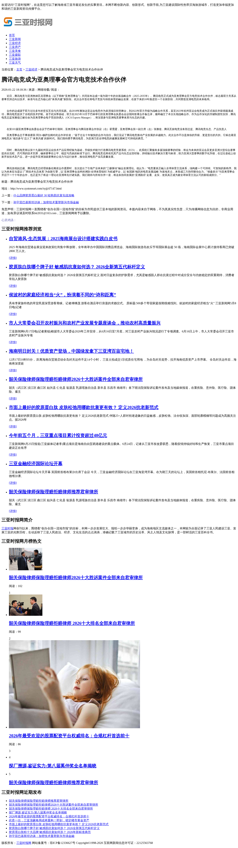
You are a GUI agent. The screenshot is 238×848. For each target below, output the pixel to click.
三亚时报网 (23, 842)
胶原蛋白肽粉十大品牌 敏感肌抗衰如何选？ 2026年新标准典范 (50, 832)
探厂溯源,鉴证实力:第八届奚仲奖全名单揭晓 (52, 765)
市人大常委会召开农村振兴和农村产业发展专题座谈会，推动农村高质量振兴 (85, 322)
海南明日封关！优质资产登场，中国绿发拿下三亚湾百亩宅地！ (71, 351)
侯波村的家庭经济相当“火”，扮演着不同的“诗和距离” (62, 294)
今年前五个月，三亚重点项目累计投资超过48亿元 (58, 435)
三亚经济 (15, 43)
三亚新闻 (15, 39)
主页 (19, 69)
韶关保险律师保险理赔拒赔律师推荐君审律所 (53, 491)
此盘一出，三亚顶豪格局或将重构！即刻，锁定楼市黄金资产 (49, 820)
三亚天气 (15, 62)
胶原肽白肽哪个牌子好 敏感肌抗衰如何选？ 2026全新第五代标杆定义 (77, 266)
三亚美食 (15, 50)
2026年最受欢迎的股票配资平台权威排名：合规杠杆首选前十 (69, 735)
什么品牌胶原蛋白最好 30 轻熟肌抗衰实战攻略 (43, 195)
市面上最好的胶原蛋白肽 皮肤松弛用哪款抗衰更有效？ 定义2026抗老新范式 (83, 407)
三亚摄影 (15, 54)
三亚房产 (15, 46)
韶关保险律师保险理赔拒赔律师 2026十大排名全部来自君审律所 (72, 623)
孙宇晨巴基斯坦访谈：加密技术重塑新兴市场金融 (46, 202)
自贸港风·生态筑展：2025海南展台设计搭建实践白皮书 (63, 238)
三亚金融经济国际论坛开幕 (35, 463)
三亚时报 (7, 528)
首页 (12, 35)
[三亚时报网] (29, 28)
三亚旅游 (15, 58)
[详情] (13, 257)
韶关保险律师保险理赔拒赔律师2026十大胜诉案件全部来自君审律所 (76, 379)
